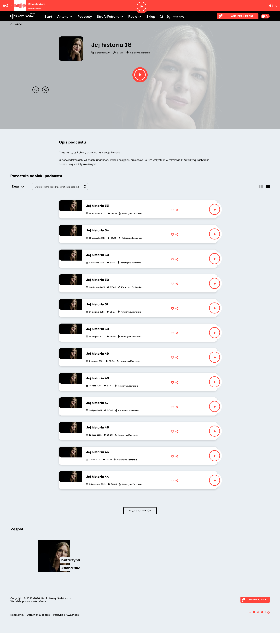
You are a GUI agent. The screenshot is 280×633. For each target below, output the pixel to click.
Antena (62, 16)
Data (15, 186)
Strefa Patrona (108, 16)
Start (48, 16)
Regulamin (17, 614)
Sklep (150, 16)
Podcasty (84, 16)
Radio (132, 16)
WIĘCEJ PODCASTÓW (140, 510)
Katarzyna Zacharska (140, 52)
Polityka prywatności (66, 614)
